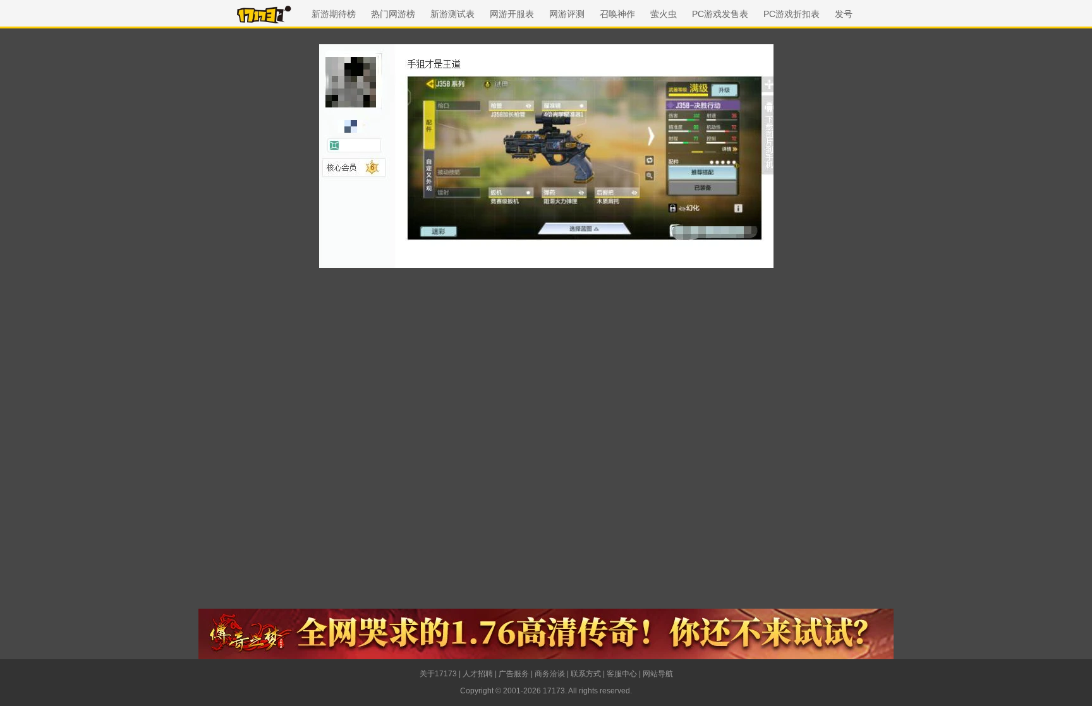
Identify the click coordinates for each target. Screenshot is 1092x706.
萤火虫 (663, 14)
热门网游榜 (393, 14)
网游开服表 (512, 14)
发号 (843, 14)
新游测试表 (452, 14)
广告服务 (514, 673)
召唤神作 (617, 14)
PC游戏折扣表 (791, 14)
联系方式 (586, 673)
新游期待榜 (334, 14)
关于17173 (438, 673)
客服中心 (622, 673)
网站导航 (658, 673)
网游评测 (567, 14)
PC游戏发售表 (720, 14)
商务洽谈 (550, 673)
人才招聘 (478, 673)
